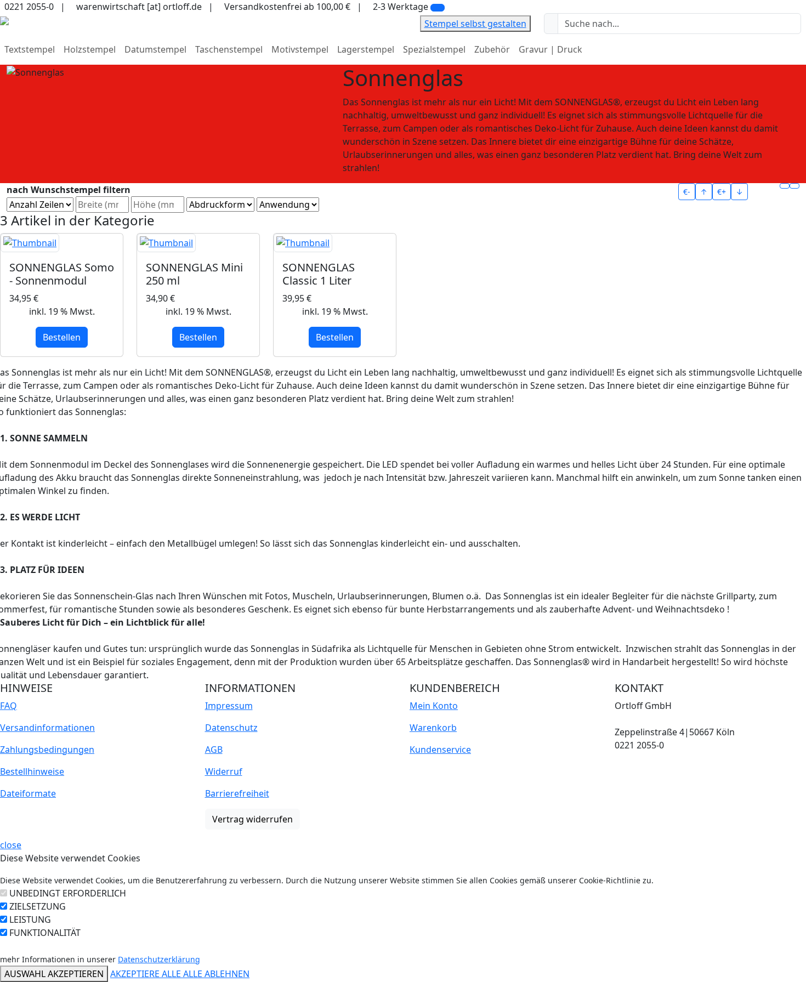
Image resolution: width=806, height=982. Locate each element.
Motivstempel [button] (299, 49)
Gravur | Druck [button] (550, 49)
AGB (214, 749)
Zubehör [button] (492, 49)
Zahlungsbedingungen (47, 749)
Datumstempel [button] (155, 49)
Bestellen (62, 337)
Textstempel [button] (29, 49)
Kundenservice (440, 749)
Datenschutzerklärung (159, 959)
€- (686, 191)
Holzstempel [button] (90, 49)
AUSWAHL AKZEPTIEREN (54, 974)
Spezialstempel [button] (434, 49)
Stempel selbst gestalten (475, 24)
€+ (721, 191)
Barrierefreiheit (237, 793)
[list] (794, 186)
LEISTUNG (30, 919)
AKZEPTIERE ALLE (146, 974)
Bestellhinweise (32, 771)
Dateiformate (28, 793)
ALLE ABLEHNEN (216, 974)
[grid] (785, 186)
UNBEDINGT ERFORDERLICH (67, 893)
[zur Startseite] (4, 20)
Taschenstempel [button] (229, 49)
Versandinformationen (47, 728)
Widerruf (223, 771)
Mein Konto (434, 706)
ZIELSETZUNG (37, 906)
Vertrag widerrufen (252, 819)
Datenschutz (231, 728)
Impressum (229, 706)
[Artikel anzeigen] (62, 243)
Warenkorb (433, 728)
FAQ (8, 706)
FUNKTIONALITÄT (45, 933)
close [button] (10, 845)
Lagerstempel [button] (365, 49)
